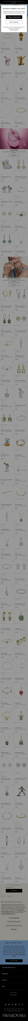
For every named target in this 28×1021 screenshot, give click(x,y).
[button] (24, 6)
